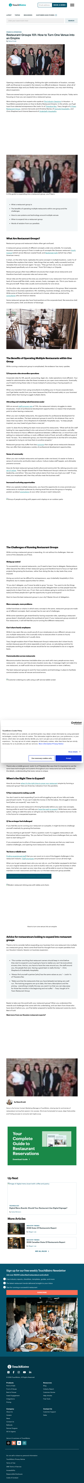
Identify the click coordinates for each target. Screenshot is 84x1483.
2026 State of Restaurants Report (42, 1228)
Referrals (9, 1425)
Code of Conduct (12, 1478)
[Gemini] (19, 1443)
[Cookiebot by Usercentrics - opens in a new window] (73, 723)
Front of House (11, 1389)
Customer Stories (49, 1392)
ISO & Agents (11, 1431)
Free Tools (46, 1399)
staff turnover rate (25, 406)
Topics (17, 15)
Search (71, 21)
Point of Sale (10, 1386)
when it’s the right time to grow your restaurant (39, 783)
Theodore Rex (51, 106)
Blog (44, 1386)
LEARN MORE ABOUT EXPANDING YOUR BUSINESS (29, 876)
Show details (73, 752)
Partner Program (12, 1428)
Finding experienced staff (16, 856)
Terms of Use (10, 1463)
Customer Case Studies (45, 15)
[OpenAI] (8, 1443)
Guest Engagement (13, 1395)
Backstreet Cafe (51, 253)
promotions (24, 492)
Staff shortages (28, 859)
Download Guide (20, 1159)
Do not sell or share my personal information (21, 1455)
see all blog (41, 1251)
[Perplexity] (24, 1443)
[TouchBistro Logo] (17, 5)
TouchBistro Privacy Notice (15, 1459)
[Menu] (72, 5)
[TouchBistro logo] (18, 1366)
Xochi (73, 250)
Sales (45, 1415)
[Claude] (14, 1443)
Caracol (9, 253)
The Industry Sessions (52, 101)
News (8, 1418)
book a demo (59, 5)
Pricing (8, 1402)
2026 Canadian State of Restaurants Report (46, 1242)
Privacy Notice (57, 744)
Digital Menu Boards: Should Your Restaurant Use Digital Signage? (38, 1208)
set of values (11, 470)
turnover (40, 444)
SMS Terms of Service (13, 1466)
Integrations (10, 1399)
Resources (28, 15)
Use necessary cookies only (42, 758)
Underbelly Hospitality (47, 111)
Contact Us (10, 1422)
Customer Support (49, 1412)
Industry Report (48, 1389)
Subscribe (42, 1292)
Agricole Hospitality (62, 109)
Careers (9, 1415)
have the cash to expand (47, 809)
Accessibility (10, 1470)
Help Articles (47, 1395)
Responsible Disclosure (14, 1474)
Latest (8, 15)
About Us (9, 1412)
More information (45, 744)
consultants (11, 296)
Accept (68, 758)
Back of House (11, 1392)
